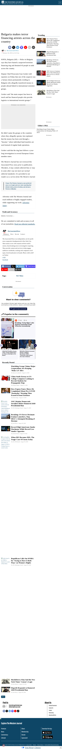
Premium (3, 729)
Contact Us (51, 708)
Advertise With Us (52, 715)
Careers (50, 710)
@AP (4, 257)
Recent (17, 234)
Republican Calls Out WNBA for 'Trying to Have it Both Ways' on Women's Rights (22, 560)
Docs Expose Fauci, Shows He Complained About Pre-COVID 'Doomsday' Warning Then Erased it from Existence (53, 43)
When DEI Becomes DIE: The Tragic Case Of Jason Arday (22, 438)
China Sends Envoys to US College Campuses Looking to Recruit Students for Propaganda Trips (22, 380)
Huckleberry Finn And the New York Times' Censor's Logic (53, 92)
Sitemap (34, 744)
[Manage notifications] (3, 745)
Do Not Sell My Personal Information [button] (52, 744)
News (2, 732)
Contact (22, 234)
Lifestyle (3, 738)
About (23, 729)
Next (3, 696)
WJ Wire (19, 276)
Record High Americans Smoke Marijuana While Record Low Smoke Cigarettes (53, 83)
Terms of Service (40, 744)
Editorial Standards (53, 705)
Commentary (4, 735)
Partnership (51, 712)
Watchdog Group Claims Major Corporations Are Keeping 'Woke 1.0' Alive (47, 130)
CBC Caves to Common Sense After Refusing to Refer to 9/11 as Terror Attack (53, 73)
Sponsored (25, 738)
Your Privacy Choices (33, 748)
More (12, 234)
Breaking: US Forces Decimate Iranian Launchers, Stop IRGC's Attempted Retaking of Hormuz (53, 63)
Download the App (47, 729)
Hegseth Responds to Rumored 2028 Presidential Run (53, 53)
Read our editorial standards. (24, 224)
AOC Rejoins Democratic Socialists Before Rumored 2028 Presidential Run (23, 403)
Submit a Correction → (7, 216)
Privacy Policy (29, 744)
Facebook (5, 260)
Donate (23, 735)
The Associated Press (14, 231)
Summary (6, 234)
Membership (25, 732)
